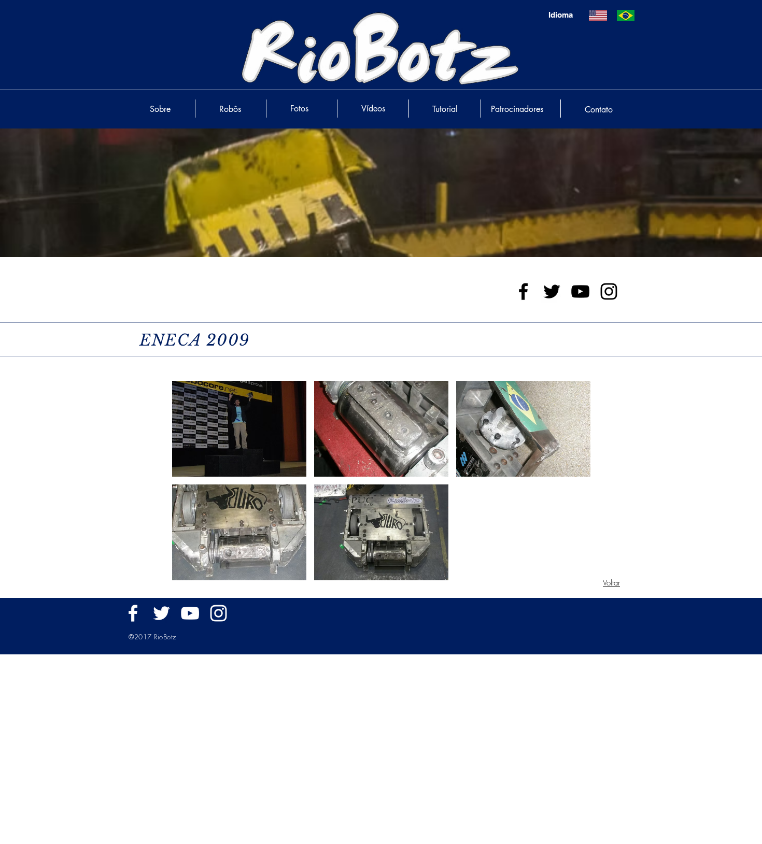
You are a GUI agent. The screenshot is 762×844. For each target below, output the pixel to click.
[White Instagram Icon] (218, 613)
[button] (239, 429)
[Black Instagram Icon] (609, 291)
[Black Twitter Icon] (552, 291)
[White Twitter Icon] (161, 613)
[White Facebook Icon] (133, 613)
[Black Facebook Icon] (523, 291)
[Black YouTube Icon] (580, 291)
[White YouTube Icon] (190, 613)
